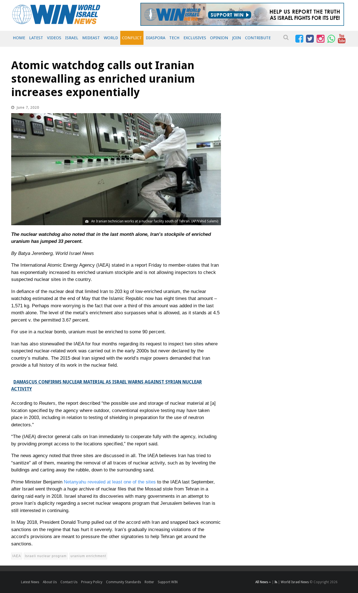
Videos (54, 37)
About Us (50, 582)
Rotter (149, 582)
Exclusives (194, 37)
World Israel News (295, 582)
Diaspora (155, 37)
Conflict (132, 37)
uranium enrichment (88, 556)
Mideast (91, 37)
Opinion (219, 37)
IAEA (16, 556)
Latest (36, 37)
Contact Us (68, 582)
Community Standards (123, 582)
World (111, 37)
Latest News (30, 582)
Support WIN (168, 582)
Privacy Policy (91, 582)
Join (236, 37)
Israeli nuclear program (46, 556)
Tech (174, 37)
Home (19, 37)
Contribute (258, 37)
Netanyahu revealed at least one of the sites (110, 482)
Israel (71, 37)
